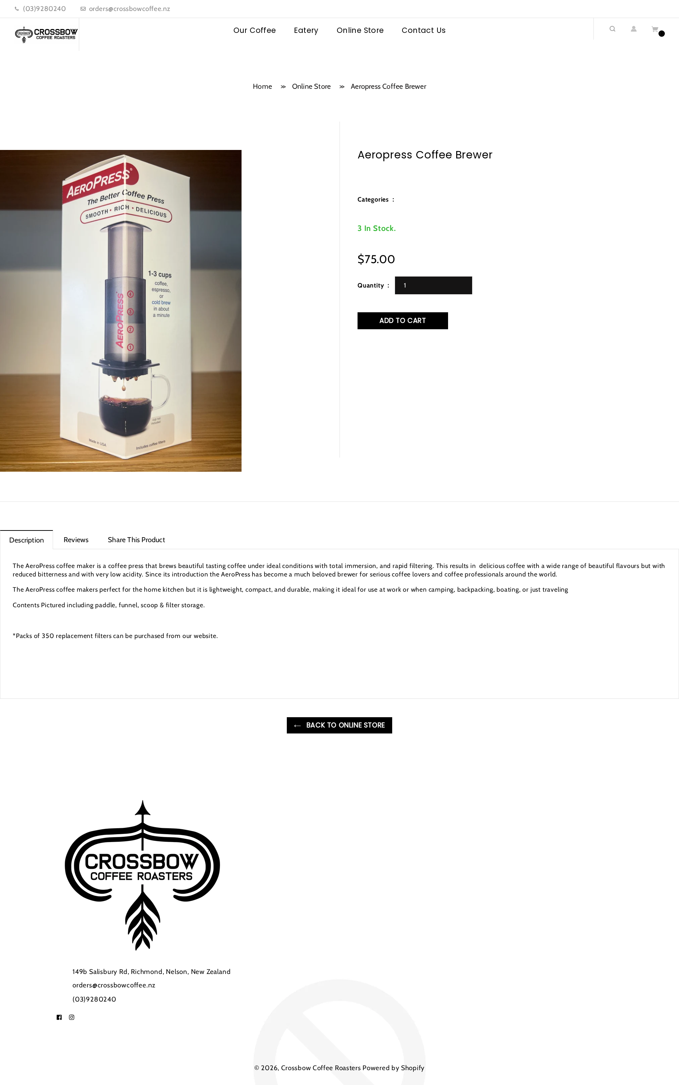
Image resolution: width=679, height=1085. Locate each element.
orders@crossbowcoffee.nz (129, 9)
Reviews (76, 539)
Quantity (371, 285)
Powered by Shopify (393, 1068)
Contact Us (424, 30)
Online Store (360, 30)
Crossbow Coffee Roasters (321, 1068)
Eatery (306, 30)
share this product (136, 539)
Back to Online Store (344, 725)
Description (26, 540)
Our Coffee (254, 30)
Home (262, 86)
